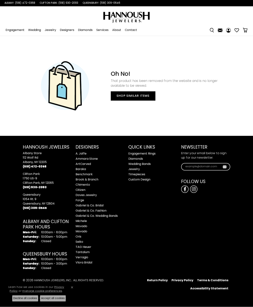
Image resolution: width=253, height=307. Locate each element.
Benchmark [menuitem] (84, 174)
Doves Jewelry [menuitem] (86, 195)
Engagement (15, 30)
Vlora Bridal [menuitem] (84, 262)
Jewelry (50, 30)
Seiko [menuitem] (79, 242)
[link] (19, 3)
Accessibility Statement (209, 288)
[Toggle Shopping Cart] (245, 30)
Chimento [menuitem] (83, 184)
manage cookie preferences (42, 291)
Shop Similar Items (133, 96)
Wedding (34, 30)
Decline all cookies (25, 298)
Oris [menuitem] (78, 236)
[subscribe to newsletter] (225, 166)
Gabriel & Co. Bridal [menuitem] (90, 205)
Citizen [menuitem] (80, 190)
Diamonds (85, 30)
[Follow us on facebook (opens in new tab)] (185, 189)
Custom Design (139, 179)
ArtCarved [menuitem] (83, 164)
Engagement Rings (142, 153)
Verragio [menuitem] (82, 257)
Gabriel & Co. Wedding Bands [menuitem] (97, 216)
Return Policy (157, 280)
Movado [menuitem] (81, 226)
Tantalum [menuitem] (83, 252)
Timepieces (136, 174)
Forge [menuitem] (80, 200)
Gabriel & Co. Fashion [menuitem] (91, 210)
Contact (131, 30)
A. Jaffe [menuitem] (81, 153)
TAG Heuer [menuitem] (83, 247)
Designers (67, 30)
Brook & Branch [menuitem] (87, 179)
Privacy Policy (182, 280)
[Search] (212, 30)
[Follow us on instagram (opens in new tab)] (193, 189)
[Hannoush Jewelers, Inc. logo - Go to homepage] (126, 15)
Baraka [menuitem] (81, 169)
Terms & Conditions (212, 280)
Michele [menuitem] (81, 221)
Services (102, 30)
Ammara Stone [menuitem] (87, 159)
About (116, 30)
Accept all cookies (53, 298)
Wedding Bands (139, 164)
